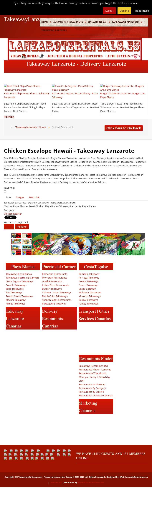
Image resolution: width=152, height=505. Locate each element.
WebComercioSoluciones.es (134, 477)
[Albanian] (17, 451)
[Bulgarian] (34, 451)
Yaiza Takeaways (15, 288)
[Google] (22, 334)
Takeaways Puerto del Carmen (22, 277)
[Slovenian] (33, 458)
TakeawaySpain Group (125, 22)
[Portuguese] (6, 458)
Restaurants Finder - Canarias (95, 369)
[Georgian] (11, 454)
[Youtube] (29, 334)
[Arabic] (22, 451)
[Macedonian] (53, 454)
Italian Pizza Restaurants (55, 285)
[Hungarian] (28, 454)
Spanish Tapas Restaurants (56, 300)
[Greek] (22, 454)
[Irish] (33, 454)
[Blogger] (36, 342)
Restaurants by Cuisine (91, 391)
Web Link (34, 197)
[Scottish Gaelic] (23, 458)
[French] (6, 454)
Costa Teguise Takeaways (19, 281)
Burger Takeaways (52, 288)
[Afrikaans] (12, 451)
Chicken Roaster (13, 213)
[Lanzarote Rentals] (75, 49)
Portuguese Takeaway (54, 303)
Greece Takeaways (88, 281)
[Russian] (17, 458)
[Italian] (38, 454)
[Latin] (47, 454)
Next (11, 116)
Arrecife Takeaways (16, 285)
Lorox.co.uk (56, 482)
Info (8, 197)
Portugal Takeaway (89, 277)
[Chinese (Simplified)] (42, 451)
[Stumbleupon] (16, 349)
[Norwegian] (60, 454)
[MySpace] (16, 356)
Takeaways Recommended (93, 365)
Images (20, 197)
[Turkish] (48, 458)
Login (9, 226)
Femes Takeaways (15, 303)
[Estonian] (70, 451)
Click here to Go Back (123, 128)
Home (44, 22)
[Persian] (65, 454)
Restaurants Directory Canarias (96, 395)
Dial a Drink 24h (97, 22)
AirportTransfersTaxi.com (91, 482)
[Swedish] (43, 458)
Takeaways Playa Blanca (19, 274)
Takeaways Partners (54, 30)
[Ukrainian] (54, 458)
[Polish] (70, 454)
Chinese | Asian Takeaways (56, 292)
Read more (142, 10)
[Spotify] (36, 349)
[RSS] (29, 349)
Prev (6, 116)
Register (22, 226)
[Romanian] (12, 458)
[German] (17, 454)
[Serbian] (28, 458)
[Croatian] (49, 451)
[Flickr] (9, 356)
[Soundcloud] (36, 334)
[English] (7, 451)
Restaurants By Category (92, 388)
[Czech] (54, 451)
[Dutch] (65, 451)
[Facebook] (9, 334)
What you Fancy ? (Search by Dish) (94, 378)
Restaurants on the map (92, 384)
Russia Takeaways (88, 300)
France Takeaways (88, 285)
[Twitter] (16, 334)
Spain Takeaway (87, 288)
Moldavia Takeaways (90, 292)
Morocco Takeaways (90, 296)
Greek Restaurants (52, 281)
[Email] (22, 349)
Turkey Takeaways (88, 303)
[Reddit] (9, 349)
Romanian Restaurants (54, 274)
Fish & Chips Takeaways (55, 296)
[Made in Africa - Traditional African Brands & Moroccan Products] (78, 244)
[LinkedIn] (22, 342)
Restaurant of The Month (92, 373)
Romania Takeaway (89, 274)
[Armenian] (28, 451)
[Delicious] (29, 342)
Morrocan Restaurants (54, 277)
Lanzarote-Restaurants (68, 22)
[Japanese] (43, 454)
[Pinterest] (16, 342)
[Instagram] (9, 342)
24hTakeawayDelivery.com (28, 477)
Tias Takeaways (14, 292)
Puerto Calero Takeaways (19, 296)
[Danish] (60, 451)
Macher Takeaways (16, 300)
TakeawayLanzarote (28, 19)
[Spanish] (38, 458)
